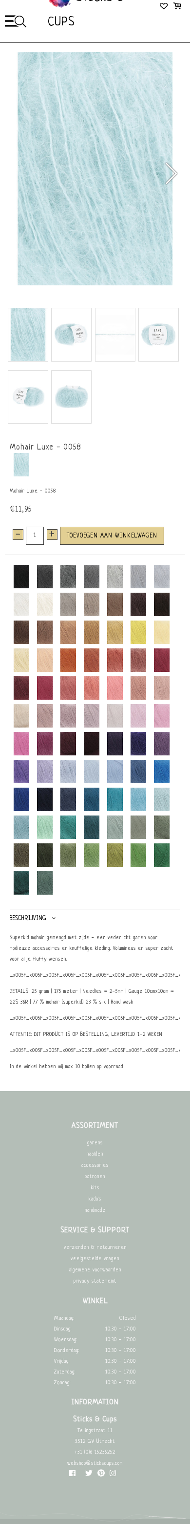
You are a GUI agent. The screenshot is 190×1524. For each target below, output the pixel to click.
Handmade (95, 1210)
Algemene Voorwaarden (95, 1270)
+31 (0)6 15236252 (95, 1452)
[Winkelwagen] (177, 7)
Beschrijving (28, 918)
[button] (170, 173)
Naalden (95, 1154)
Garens (95, 1143)
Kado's (95, 1199)
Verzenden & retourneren (95, 1247)
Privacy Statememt (95, 1281)
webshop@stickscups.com (95, 1463)
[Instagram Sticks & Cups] (113, 1475)
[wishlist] (164, 7)
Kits (95, 1188)
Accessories (95, 1165)
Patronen (95, 1177)
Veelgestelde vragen (95, 1259)
